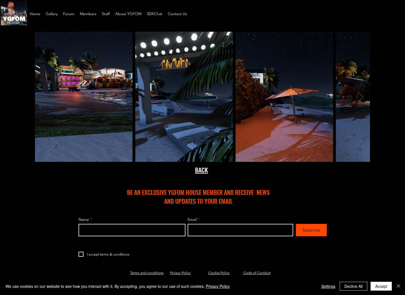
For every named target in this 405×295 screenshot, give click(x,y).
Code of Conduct (257, 273)
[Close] (398, 286)
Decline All (353, 286)
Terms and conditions (147, 273)
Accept (381, 286)
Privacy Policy (180, 273)
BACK (201, 169)
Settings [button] (328, 286)
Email (192, 219)
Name (84, 219)
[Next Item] (360, 97)
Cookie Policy (218, 273)
